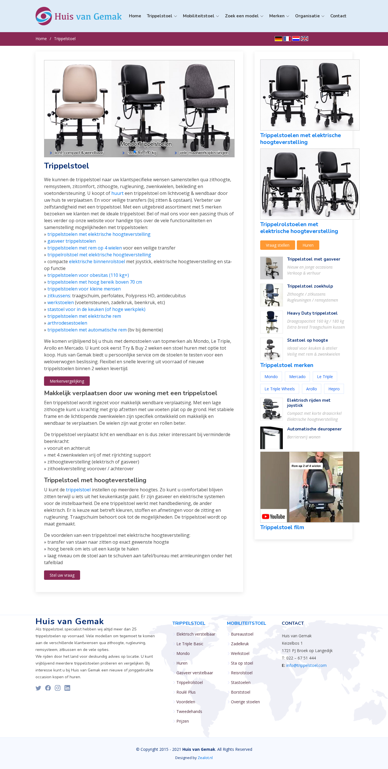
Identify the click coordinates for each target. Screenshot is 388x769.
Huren (308, 245)
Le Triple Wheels (279, 388)
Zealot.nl (205, 757)
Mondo (102, 49)
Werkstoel (240, 653)
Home (135, 16)
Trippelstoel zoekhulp (310, 286)
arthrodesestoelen (67, 323)
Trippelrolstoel (189, 683)
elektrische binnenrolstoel (97, 261)
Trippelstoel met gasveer (313, 259)
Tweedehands (189, 712)
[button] (130, 151)
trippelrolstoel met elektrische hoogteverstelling (99, 254)
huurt (117, 193)
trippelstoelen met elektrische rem (84, 316)
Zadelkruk (240, 644)
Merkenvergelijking (67, 381)
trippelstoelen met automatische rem (87, 330)
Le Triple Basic (109, 41)
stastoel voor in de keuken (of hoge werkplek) (96, 309)
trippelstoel (78, 489)
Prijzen (182, 721)
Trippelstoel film (282, 527)
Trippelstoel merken (286, 365)
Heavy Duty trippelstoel (312, 313)
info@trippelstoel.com (306, 665)
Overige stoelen (245, 702)
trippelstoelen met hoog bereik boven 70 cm (94, 282)
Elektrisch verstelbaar (195, 634)
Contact (338, 16)
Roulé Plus (186, 692)
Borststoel (240, 692)
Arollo (311, 388)
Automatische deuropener (314, 429)
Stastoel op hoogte (307, 340)
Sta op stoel (242, 663)
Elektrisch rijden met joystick (309, 402)
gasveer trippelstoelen (71, 241)
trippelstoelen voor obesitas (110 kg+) (88, 275)
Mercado (297, 376)
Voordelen (185, 702)
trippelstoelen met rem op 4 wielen (84, 248)
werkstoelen (60, 302)
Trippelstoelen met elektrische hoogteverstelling (300, 138)
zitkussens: (59, 295)
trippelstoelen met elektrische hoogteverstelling (99, 234)
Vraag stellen (277, 245)
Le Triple (325, 376)
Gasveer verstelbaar (194, 673)
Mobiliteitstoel (246, 623)
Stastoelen (241, 683)
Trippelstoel (65, 38)
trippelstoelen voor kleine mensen (84, 289)
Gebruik (103, 58)
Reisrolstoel (242, 673)
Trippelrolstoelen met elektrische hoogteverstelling (299, 227)
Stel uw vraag (62, 575)
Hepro (334, 388)
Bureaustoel (242, 634)
